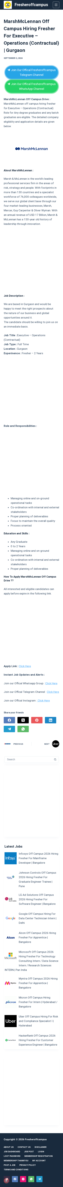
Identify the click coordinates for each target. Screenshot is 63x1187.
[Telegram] (9, 729)
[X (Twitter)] (23, 720)
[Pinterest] (36, 720)
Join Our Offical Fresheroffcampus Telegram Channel (33, 72)
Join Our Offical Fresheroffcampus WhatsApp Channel (33, 86)
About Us (9, 1147)
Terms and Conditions (16, 1170)
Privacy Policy (27, 1165)
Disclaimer (41, 1147)
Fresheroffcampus (31, 4)
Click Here (25, 666)
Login (41, 1152)
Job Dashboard (12, 1152)
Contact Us (24, 1147)
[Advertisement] (31, 258)
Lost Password (12, 1156)
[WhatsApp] (23, 729)
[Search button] (55, 759)
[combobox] (28, 759)
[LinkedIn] (50, 720)
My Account (39, 1161)
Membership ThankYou (16, 1161)
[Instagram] (23, 1179)
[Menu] (56, 5)
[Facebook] (9, 720)
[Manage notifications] (6, 1180)
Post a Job (9, 1165)
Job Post (29, 1152)
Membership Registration (38, 1156)
